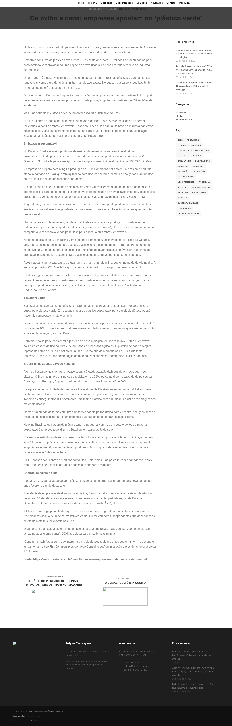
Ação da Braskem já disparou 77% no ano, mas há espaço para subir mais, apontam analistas (194, 70)
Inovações (181, 112)
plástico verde (201, 187)
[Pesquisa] (200, 3)
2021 (180, 140)
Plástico (180, 116)
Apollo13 (40, 721)
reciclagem (199, 193)
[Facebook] (211, 3)
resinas (182, 198)
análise (182, 145)
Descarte (183, 156)
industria (198, 166)
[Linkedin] (222, 3)
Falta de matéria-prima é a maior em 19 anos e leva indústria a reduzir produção (194, 86)
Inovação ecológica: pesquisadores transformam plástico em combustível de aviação (194, 54)
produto (183, 193)
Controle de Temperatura (193, 150)
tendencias (184, 208)
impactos (183, 166)
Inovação (183, 171)
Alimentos (193, 140)
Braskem (196, 145)
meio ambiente (186, 182)
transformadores (189, 214)
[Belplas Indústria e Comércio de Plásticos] (8, 3)
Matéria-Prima (186, 177)
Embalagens (202, 161)
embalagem (184, 161)
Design (197, 156)
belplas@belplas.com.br (136, 666)
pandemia (204, 182)
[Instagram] (217, 3)
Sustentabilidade (184, 119)
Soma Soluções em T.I (37, 716)
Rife (14, 721)
